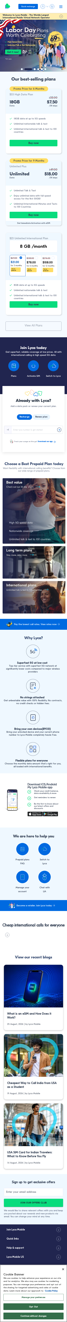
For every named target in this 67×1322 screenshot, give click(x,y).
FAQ (22, 863)
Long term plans (19, 550)
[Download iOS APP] (35, 814)
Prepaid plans (22, 859)
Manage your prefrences (33, 1297)
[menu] (7, 7)
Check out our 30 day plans (20, 487)
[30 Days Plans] (37, 487)
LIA (44, 891)
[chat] (44, 877)
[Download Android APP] (50, 814)
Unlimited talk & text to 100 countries (24, 590)
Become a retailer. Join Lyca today (34, 905)
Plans (13, 376)
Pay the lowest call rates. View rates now (35, 624)
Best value (14, 482)
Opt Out (33, 1306)
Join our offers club (33, 1202)
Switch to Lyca (53, 376)
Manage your (22, 887)
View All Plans (33, 325)
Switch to (44, 859)
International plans (21, 585)
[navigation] (32, 69)
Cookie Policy (51, 1291)
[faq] (22, 849)
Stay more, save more (16, 555)
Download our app (45, 441)
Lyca (44, 863)
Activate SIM (33, 376)
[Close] (63, 1269)
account (22, 891)
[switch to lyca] (44, 849)
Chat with (45, 887)
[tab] (24, 417)
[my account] (22, 877)
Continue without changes (33, 1316)
